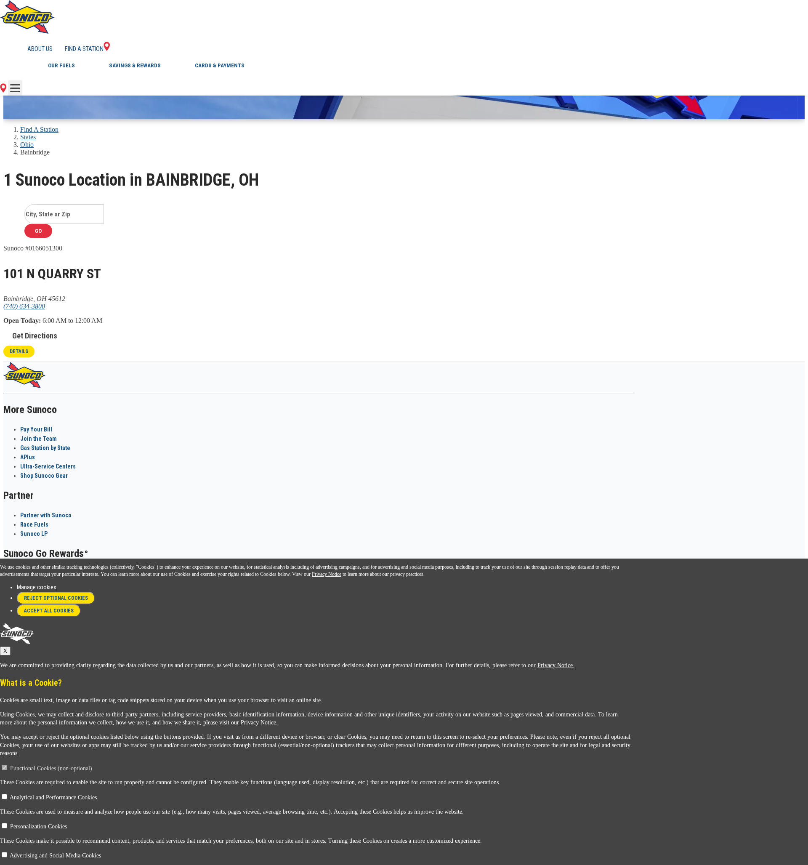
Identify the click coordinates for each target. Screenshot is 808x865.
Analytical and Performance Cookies (53, 797)
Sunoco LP (34, 533)
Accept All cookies (49, 611)
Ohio (27, 144)
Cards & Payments (220, 65)
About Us (40, 49)
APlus (27, 457)
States (28, 137)
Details (19, 351)
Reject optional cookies (56, 598)
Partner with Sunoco (46, 515)
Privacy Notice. (555, 665)
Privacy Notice (326, 574)
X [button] (5, 651)
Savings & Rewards (135, 65)
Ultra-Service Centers (48, 466)
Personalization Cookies (38, 826)
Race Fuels (34, 524)
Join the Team (38, 438)
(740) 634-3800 (24, 306)
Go (38, 231)
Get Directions (34, 335)
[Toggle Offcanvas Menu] (15, 88)
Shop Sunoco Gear (44, 475)
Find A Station (39, 129)
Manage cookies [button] (36, 587)
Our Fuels (61, 65)
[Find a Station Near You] (3, 90)
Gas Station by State (45, 447)
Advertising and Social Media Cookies (55, 855)
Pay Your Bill (36, 429)
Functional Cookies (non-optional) (51, 768)
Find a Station (84, 49)
